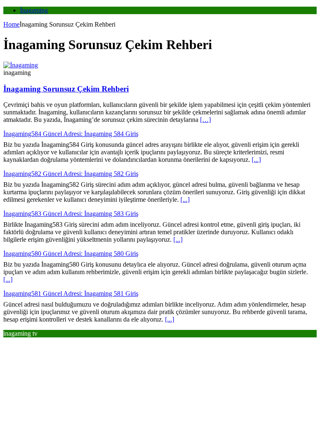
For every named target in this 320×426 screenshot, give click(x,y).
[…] (205, 119)
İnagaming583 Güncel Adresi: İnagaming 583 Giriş (70, 213)
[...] (256, 159)
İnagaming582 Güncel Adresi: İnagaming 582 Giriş (70, 173)
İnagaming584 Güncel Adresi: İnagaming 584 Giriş (70, 133)
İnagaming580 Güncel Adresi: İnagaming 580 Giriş (70, 253)
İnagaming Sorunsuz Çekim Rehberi (66, 88)
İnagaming (34, 10)
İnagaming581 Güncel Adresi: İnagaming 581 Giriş (70, 293)
